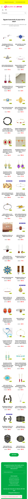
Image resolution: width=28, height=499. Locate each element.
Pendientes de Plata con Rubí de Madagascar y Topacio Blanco (7, 87)
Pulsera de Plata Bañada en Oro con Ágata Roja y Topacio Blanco (20, 130)
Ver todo (14, 454)
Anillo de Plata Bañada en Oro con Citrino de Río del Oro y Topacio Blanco (20, 215)
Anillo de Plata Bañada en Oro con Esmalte (7, 278)
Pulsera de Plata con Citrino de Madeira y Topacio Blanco (7, 298)
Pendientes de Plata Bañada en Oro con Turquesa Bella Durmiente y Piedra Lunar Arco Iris (7, 365)
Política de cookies (14, 483)
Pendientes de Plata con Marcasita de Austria (7, 407)
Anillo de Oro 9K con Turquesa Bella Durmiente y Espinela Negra (7, 386)
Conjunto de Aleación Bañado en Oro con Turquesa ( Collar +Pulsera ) (7, 342)
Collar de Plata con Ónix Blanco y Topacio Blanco (20, 407)
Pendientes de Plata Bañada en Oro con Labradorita (7, 173)
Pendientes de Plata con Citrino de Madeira (20, 257)
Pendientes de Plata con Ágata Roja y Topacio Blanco (20, 151)
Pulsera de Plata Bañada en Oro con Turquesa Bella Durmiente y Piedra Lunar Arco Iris (20, 365)
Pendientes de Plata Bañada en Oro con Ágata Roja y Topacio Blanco (7, 151)
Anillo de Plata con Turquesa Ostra (21, 319)
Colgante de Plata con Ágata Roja (20, 87)
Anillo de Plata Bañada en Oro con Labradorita (7, 108)
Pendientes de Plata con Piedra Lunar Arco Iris (7, 236)
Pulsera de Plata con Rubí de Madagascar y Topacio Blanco (20, 66)
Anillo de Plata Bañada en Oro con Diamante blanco (7, 66)
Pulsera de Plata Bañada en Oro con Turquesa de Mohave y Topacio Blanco (20, 342)
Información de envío (14, 478)
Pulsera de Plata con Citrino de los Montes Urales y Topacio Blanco (20, 194)
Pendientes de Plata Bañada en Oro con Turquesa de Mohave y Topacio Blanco (7, 320)
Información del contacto (14, 485)
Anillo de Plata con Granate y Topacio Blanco (20, 236)
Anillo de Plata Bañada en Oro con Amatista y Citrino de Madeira (20, 109)
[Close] (20, 496)
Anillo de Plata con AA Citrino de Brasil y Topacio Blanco (7, 215)
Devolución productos (14, 480)
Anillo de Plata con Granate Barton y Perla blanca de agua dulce (7, 257)
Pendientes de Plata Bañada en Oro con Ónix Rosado (20, 386)
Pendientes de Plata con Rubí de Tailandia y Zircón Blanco (7, 45)
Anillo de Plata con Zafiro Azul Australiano (20, 45)
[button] (1, 6)
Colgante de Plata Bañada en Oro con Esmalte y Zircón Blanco (20, 298)
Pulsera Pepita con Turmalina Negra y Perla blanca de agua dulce (7, 130)
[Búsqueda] (25, 13)
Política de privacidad (14, 482)
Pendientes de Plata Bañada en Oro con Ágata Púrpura (20, 173)
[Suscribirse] (23, 472)
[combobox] (14, 13)
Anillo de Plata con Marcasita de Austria (20, 427)
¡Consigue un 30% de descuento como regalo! (10, 496)
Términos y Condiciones (14, 479)
